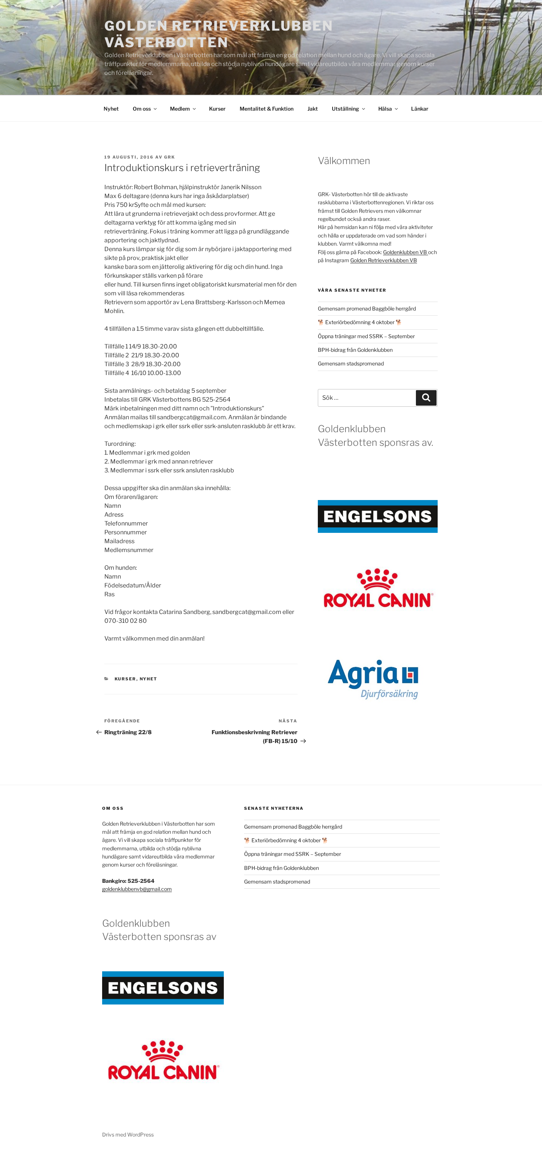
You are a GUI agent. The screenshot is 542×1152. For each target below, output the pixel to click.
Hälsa (385, 108)
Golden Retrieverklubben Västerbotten (218, 34)
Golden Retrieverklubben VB (383, 260)
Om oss (142, 108)
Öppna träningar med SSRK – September (366, 336)
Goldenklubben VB (405, 252)
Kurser (217, 108)
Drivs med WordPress (128, 1134)
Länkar (419, 108)
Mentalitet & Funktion (266, 108)
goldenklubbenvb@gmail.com (137, 889)
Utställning (345, 108)
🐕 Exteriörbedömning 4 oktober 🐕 (360, 322)
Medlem (180, 108)
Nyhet (111, 108)
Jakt (313, 108)
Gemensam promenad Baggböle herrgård (367, 308)
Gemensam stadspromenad (351, 363)
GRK (169, 157)
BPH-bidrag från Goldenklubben (355, 350)
